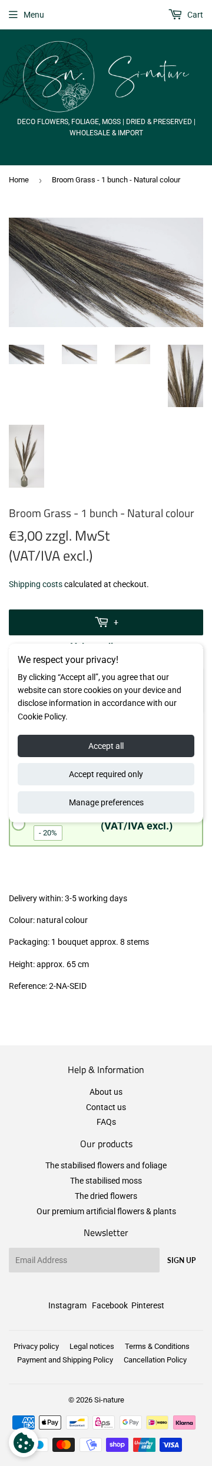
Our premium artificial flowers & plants (106, 1211)
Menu (34, 14)
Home (19, 179)
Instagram (67, 1305)
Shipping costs (35, 584)
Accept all (106, 746)
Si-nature (109, 1399)
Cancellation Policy (155, 1359)
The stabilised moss (106, 1180)
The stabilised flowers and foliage (106, 1165)
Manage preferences (106, 802)
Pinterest (147, 1305)
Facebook (110, 1305)
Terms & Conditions (157, 1346)
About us (106, 1092)
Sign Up (181, 1260)
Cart (194, 14)
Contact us (106, 1107)
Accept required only (106, 774)
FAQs (106, 1122)
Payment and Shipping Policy (65, 1359)
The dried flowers (106, 1196)
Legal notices (91, 1346)
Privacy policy (36, 1346)
